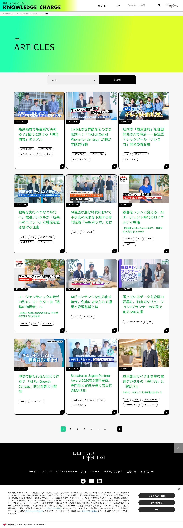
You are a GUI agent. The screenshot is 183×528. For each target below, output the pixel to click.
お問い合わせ (147, 471)
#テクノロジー (140, 154)
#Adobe (128, 239)
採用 (83, 471)
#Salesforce (78, 400)
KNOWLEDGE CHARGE (29, 14)
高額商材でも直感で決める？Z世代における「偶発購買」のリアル (38, 134)
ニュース (95, 471)
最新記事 (102, 5)
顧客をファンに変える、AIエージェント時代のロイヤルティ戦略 (143, 217)
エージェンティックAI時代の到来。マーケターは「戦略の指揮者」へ (39, 302)
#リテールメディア (80, 159)
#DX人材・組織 (46, 237)
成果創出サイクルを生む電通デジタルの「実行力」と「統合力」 (143, 382)
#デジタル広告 (27, 149)
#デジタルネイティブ (29, 154)
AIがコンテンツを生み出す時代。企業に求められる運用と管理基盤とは (91, 302)
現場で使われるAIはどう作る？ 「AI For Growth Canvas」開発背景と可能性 (39, 384)
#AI (126, 154)
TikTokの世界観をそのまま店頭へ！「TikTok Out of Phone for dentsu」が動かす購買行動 (91, 136)
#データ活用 (130, 159)
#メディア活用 (45, 149)
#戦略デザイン (27, 242)
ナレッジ (47, 471)
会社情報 (131, 471)
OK (156, 509)
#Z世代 (47, 154)
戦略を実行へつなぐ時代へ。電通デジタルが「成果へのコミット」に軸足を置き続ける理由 (39, 219)
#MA (149, 239)
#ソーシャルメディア (133, 322)
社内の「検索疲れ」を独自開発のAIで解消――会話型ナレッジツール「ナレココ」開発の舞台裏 (143, 136)
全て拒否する (157, 502)
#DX (32, 237)
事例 (118, 5)
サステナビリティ (113, 471)
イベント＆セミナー (66, 471)
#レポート (129, 244)
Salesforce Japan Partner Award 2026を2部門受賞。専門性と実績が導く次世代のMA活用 (91, 383)
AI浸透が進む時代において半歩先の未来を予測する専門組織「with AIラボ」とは (91, 217)
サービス (33, 471)
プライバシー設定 (157, 495)
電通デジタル (8, 14)
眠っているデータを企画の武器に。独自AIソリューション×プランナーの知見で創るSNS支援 (143, 304)
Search (117, 79)
